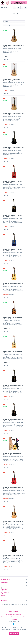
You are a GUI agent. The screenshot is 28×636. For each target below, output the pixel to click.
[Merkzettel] (18, 7)
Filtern (6, 21)
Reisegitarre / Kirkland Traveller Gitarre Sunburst (12, 318)
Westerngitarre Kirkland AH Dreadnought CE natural (11, 80)
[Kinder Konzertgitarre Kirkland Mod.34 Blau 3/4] (14, 239)
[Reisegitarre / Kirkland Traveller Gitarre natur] (14, 341)
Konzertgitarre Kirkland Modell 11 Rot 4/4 (13, 488)
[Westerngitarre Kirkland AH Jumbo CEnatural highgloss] (14, 35)
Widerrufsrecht (14, 616)
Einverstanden (14, 633)
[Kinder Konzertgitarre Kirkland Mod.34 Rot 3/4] (14, 171)
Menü (5, 7)
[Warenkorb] (25, 7)
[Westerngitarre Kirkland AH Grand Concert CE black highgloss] (14, 137)
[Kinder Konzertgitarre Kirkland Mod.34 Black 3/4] (14, 205)
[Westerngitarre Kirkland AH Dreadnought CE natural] (14, 69)
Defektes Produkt (11, 609)
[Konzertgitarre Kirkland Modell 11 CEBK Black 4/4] (14, 409)
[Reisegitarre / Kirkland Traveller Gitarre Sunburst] (14, 307)
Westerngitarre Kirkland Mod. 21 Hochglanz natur (13, 522)
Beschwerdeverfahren (13, 611)
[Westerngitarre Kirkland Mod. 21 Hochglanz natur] (14, 511)
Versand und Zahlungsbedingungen (13, 614)
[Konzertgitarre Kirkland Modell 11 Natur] (14, 273)
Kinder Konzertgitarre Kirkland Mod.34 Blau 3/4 (12, 250)
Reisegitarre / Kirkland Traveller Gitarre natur (12, 352)
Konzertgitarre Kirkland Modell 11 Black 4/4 (13, 386)
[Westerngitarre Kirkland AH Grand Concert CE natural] (14, 103)
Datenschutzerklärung (21, 3)
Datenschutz (22, 616)
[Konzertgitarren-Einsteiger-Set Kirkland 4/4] (14, 443)
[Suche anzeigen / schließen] (14, 7)
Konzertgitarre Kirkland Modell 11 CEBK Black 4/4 (13, 420)
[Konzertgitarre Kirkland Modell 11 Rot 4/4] (14, 477)
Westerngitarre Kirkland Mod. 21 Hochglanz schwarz (13, 556)
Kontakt (18, 609)
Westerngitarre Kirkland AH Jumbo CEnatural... (13, 46)
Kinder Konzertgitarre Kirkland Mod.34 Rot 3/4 (12, 182)
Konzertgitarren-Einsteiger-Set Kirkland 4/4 (12, 454)
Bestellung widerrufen (20, 2)
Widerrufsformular (5, 616)
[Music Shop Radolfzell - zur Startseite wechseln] (7, 3)
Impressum (14, 619)
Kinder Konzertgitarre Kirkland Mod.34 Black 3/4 (12, 216)
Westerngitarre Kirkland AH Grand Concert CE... (13, 114)
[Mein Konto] (21, 7)
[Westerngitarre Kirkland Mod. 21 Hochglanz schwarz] (14, 545)
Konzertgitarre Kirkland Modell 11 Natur (13, 284)
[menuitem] (4, 7)
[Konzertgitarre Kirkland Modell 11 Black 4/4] (14, 375)
